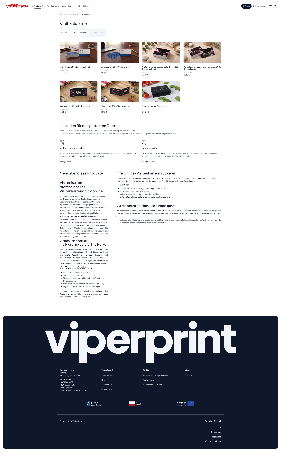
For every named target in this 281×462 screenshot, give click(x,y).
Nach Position (80, 32)
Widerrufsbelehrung (213, 441)
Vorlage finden (65, 161)
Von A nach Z (98, 32)
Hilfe (47, 6)
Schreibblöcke (107, 384)
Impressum (216, 436)
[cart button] (275, 6)
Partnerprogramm (58, 6)
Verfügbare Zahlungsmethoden (155, 375)
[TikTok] (220, 421)
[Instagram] (215, 421)
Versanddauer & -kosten (152, 384)
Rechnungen (148, 380)
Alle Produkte (74, 14)
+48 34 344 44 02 (84, 6)
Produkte (37, 6)
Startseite (63, 14)
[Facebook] (206, 421)
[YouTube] (210, 421)
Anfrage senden (148, 161)
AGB (219, 427)
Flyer (103, 380)
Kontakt (71, 6)
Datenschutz (216, 432)
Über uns (188, 375)
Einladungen (106, 389)
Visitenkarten (106, 375)
